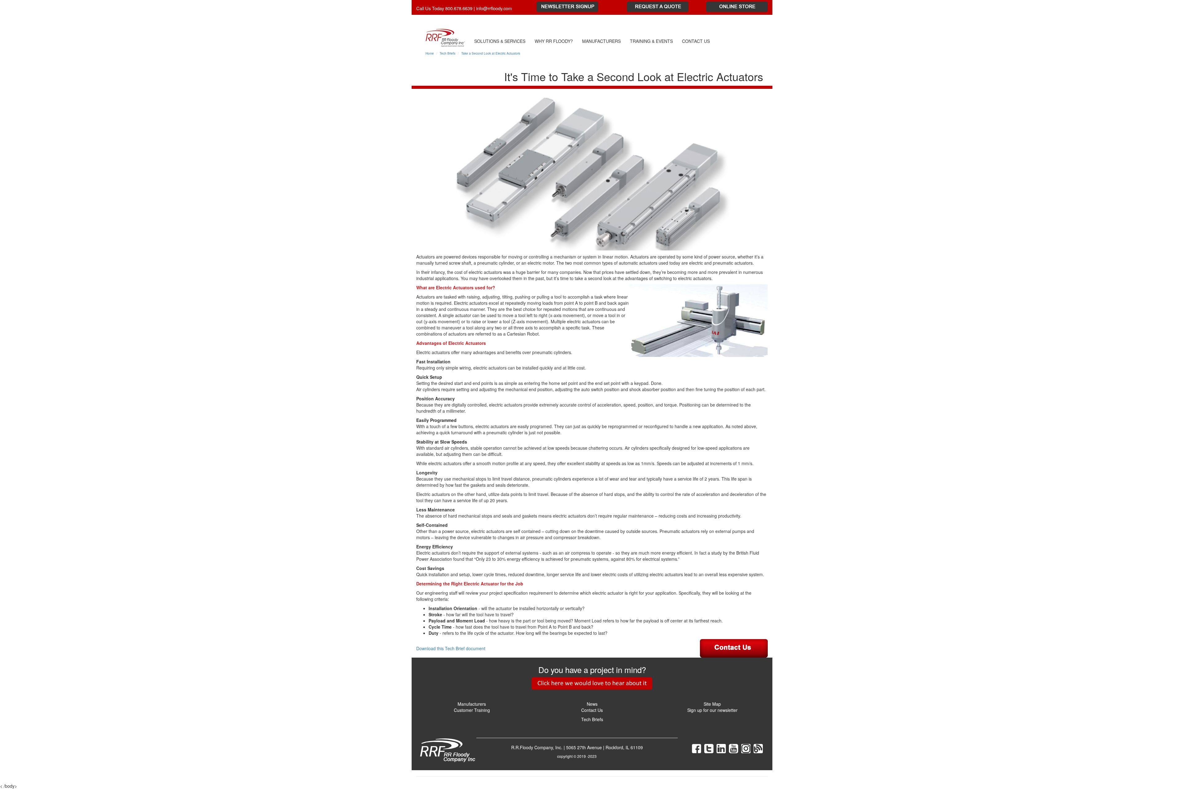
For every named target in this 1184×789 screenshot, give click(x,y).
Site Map (712, 704)
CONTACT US (696, 41)
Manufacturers (472, 704)
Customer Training (472, 710)
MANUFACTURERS (601, 41)
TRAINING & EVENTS (651, 41)
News (592, 704)
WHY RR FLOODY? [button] (554, 41)
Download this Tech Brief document (450, 648)
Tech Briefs (447, 53)
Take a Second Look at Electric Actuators (490, 53)
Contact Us (592, 710)
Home (430, 53)
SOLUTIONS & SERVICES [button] (499, 41)
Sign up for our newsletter (712, 710)
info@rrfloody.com (494, 8)
